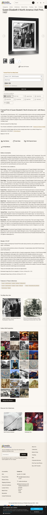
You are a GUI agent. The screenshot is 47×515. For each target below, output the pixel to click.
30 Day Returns (16, 131)
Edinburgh (17, 283)
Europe (3, 283)
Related (9, 287)
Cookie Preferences (6, 496)
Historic (27, 285)
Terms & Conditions (6, 485)
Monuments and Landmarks (34, 285)
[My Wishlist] (37, 2)
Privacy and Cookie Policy (7, 511)
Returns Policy (5, 479)
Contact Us (19, 471)
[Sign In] (43, 2)
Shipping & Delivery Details (39, 126)
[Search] (33, 2)
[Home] (7, 2)
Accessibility (5, 471)
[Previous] (4, 36)
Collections (17, 7)
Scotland (13, 283)
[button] (16, 513)
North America (4, 287)
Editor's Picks (24, 7)
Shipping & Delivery (6, 482)
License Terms (5, 487)
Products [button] (41, 7)
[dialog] (23, 510)
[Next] (43, 36)
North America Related (9, 432)
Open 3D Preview (25, 66)
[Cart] (40, 2)
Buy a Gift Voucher (36, 465)
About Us (34, 446)
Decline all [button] (36, 511)
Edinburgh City (22, 283)
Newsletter (4, 493)
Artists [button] (11, 7)
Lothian (17, 285)
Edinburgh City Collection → (8, 400)
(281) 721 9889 (22, 474)
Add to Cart (23, 89)
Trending (31, 7)
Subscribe (23, 454)
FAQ (3, 474)
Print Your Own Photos (37, 463)
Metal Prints (4, 490)
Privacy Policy (5, 477)
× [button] (45, 507)
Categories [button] (5, 7)
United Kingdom (8, 283)
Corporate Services (36, 460)
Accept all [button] (36, 508)
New (36, 7)
